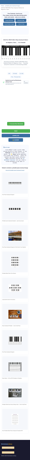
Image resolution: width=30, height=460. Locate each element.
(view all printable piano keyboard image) (15, 170)
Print (15, 131)
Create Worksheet (9, 20)
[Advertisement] (15, 104)
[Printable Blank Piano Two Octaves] (15, 262)
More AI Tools (21, 24)
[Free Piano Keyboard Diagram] (15, 183)
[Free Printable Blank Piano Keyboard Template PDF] (15, 419)
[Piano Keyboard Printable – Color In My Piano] (15, 314)
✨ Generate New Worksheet (15, 123)
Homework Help (20, 20)
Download (16, 135)
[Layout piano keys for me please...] (15, 288)
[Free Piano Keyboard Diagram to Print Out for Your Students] (15, 235)
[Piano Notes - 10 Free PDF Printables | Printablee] (15, 366)
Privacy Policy (8, 452)
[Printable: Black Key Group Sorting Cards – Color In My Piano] (15, 393)
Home (2, 5)
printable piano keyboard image (12, 5)
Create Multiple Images (9, 24)
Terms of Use (8, 447)
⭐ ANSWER (16, 140)
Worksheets (6, 444)
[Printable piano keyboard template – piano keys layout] (15, 209)
